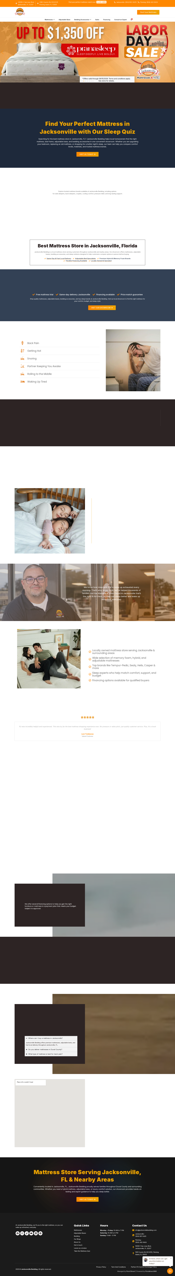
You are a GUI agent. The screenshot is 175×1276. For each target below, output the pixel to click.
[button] (2, 52)
